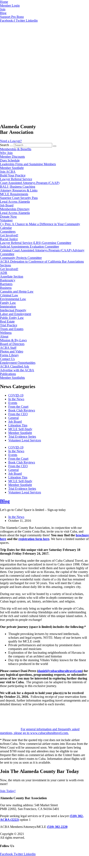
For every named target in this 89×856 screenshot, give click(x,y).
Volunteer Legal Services (24, 440)
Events (12, 403)
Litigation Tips (17, 425)
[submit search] (54, 146)
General (13, 418)
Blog (5, 501)
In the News (16, 399)
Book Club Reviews (21, 410)
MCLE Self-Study (20, 429)
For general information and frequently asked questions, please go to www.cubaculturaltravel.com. (39, 731)
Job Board (15, 421)
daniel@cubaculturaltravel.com (60, 671)
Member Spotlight (20, 433)
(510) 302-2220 (57, 827)
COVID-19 (15, 395)
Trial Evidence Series (22, 436)
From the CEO (18, 414)
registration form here (33, 539)
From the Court (18, 406)
